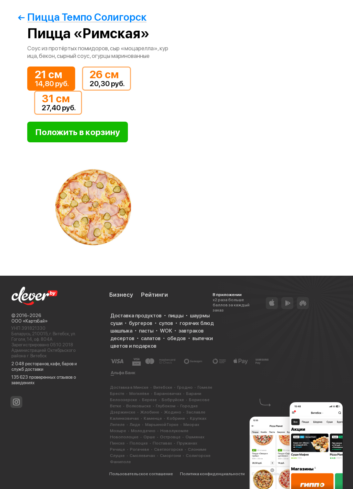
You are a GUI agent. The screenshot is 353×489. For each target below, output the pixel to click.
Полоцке (139, 443)
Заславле (195, 412)
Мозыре (118, 430)
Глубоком (165, 406)
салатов (151, 338)
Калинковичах (124, 418)
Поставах (162, 443)
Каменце (153, 418)
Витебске (162, 387)
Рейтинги (154, 294)
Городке (189, 406)
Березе (149, 399)
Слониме (197, 449)
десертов (122, 338)
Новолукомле (174, 430)
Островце (170, 437)
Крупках (198, 418)
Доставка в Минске (129, 387)
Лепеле (117, 424)
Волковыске (138, 406)
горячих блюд (197, 323)
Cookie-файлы (266, 474)
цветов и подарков (133, 346)
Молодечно (143, 430)
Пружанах (187, 443)
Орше (149, 437)
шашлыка (121, 331)
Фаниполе (120, 461)
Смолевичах (142, 455)
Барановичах (167, 393)
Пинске (117, 443)
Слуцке (117, 455)
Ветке (115, 406)
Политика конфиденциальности (212, 474)
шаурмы (200, 316)
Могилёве (139, 393)
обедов (176, 338)
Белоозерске (123, 399)
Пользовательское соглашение (141, 474)
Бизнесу (121, 294)
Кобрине (176, 418)
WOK (166, 331)
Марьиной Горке (162, 424)
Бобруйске (173, 399)
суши (116, 323)
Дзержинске (122, 412)
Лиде (135, 424)
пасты (146, 331)
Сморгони (170, 455)
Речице (117, 449)
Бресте (117, 393)
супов (166, 323)
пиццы (175, 316)
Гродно (185, 387)
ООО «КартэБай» (29, 321)
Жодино (172, 412)
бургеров (140, 323)
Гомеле (205, 387)
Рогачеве (139, 449)
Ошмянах (194, 437)
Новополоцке (124, 437)
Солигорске (198, 455)
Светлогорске (168, 449)
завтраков (191, 331)
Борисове (199, 399)
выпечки (202, 338)
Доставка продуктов (136, 316)
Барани (193, 393)
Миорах (191, 424)
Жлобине (149, 412)
